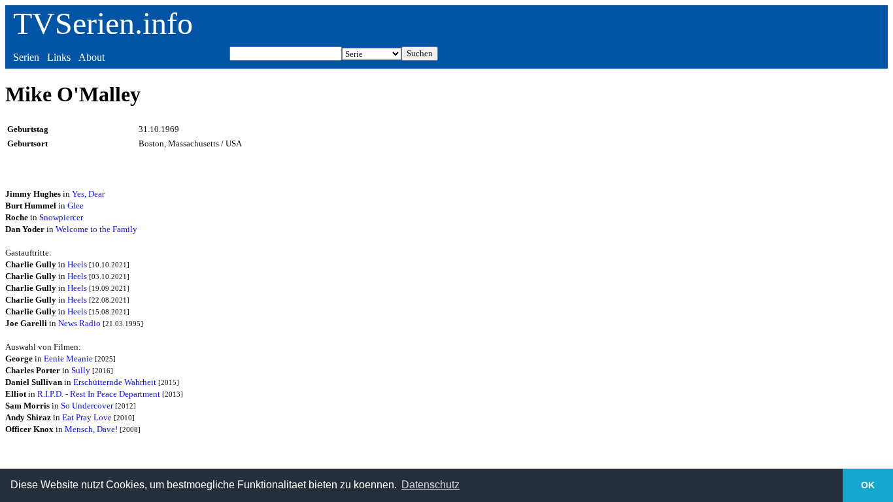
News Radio (79, 323)
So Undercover (87, 405)
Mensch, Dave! (91, 429)
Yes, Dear (88, 194)
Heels (77, 264)
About (91, 57)
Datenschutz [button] (430, 484)
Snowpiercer (61, 217)
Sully (80, 370)
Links (59, 57)
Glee (75, 205)
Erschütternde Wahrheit (114, 382)
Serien (26, 57)
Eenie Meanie (68, 358)
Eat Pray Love (87, 417)
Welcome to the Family (96, 229)
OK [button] (868, 485)
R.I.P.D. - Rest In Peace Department (98, 394)
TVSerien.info (103, 23)
